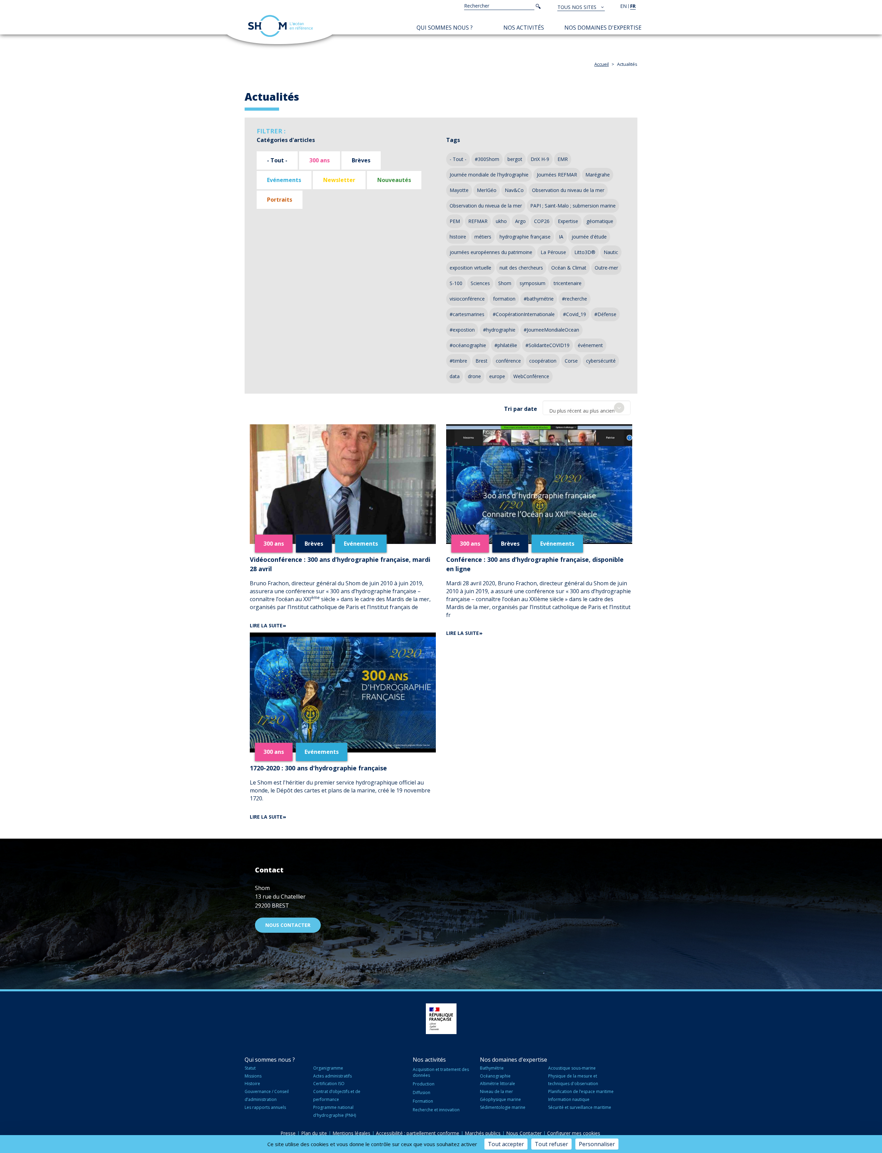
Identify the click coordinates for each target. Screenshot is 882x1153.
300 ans (319, 160)
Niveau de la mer (496, 1091)
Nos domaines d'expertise (603, 27)
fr (633, 6)
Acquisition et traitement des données (441, 1072)
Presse (288, 1133)
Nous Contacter (524, 1133)
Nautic (611, 252)
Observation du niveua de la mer (486, 205)
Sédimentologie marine (502, 1107)
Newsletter (339, 180)
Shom (504, 283)
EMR (562, 159)
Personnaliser (597, 1144)
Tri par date (520, 409)
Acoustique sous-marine (572, 1068)
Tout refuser (551, 1144)
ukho (501, 221)
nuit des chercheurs (521, 267)
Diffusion (421, 1092)
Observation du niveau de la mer (568, 190)
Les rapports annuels (265, 1107)
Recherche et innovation (436, 1110)
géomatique (599, 221)
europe (497, 376)
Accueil (601, 64)
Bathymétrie (492, 1068)
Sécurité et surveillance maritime (579, 1107)
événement (590, 345)
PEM (455, 221)
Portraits (279, 199)
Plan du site (314, 1133)
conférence (508, 360)
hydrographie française (525, 236)
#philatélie (505, 345)
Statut (250, 1068)
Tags (453, 140)
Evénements (284, 180)
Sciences (480, 283)
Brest (481, 360)
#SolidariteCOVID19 (547, 345)
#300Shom (487, 159)
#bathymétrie (539, 298)
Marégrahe (597, 174)
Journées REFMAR (557, 174)
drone (474, 376)
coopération (542, 360)
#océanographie (468, 345)
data (455, 376)
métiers (482, 236)
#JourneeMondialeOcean (551, 329)
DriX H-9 (540, 159)
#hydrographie (499, 329)
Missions (253, 1076)
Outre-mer (606, 267)
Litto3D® (584, 252)
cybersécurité (601, 360)
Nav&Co (514, 190)
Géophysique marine (500, 1099)
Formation (423, 1101)
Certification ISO (329, 1083)
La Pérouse (553, 252)
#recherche (574, 298)
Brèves (361, 160)
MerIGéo (486, 190)
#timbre (458, 360)
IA (561, 236)
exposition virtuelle (470, 267)
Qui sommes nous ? (445, 27)
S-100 (456, 283)
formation (504, 298)
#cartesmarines (467, 314)
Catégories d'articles (286, 140)
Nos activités (523, 27)
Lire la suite (266, 625)
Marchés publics (483, 1133)
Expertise (568, 221)
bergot (514, 159)
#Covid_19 (574, 314)
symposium (532, 283)
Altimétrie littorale (497, 1083)
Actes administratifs (332, 1076)
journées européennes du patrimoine (491, 252)
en (623, 6)
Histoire (252, 1083)
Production (423, 1084)
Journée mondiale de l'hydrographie (489, 174)
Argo (520, 221)
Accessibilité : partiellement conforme (417, 1133)
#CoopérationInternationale (524, 314)
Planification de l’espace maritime (581, 1091)
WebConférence (531, 376)
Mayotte (459, 190)
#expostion (462, 329)
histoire (458, 236)
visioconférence (467, 298)
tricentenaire (568, 283)
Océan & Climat (568, 267)
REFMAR (478, 221)
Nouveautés (394, 180)
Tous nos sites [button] (577, 7)
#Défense (605, 314)
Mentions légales (351, 1133)
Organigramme (328, 1068)
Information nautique (568, 1099)
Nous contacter (287, 925)
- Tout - (277, 160)
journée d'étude (589, 236)
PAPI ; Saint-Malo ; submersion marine (573, 205)
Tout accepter (506, 1144)
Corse (571, 360)
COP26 (542, 221)
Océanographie (495, 1076)
